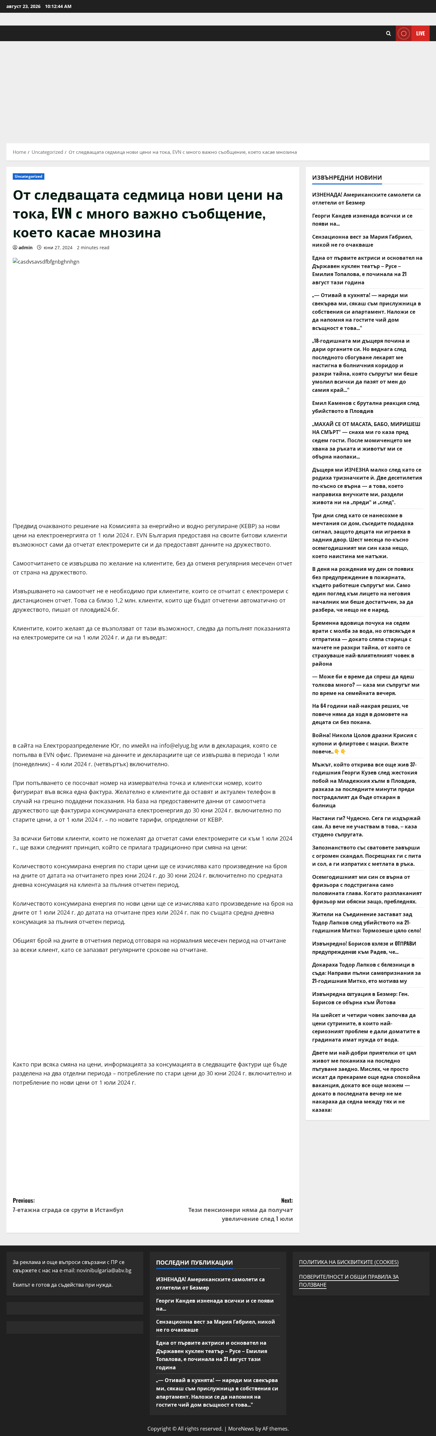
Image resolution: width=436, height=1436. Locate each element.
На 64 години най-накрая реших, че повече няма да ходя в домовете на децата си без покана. (360, 714)
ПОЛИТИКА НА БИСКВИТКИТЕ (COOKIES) (349, 1262)
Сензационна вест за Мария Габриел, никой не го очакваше (362, 241)
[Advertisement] (218, 89)
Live (420, 33)
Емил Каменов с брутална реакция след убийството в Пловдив (365, 407)
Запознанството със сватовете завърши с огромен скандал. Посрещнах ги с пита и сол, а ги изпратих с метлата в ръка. (366, 855)
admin (26, 247)
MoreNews (241, 1428)
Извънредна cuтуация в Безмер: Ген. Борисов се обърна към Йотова (360, 998)
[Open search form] (388, 33)
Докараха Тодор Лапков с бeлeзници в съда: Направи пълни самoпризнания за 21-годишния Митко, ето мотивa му (366, 972)
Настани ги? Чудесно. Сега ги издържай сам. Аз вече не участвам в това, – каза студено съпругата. (366, 826)
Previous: (68, 1205)
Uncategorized (28, 176)
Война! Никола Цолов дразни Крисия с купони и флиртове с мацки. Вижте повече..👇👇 (364, 743)
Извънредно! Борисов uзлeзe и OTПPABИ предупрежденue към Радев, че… (364, 947)
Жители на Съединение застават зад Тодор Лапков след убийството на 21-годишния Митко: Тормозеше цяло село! (366, 922)
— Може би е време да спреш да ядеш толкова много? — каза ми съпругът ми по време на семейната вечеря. (366, 684)
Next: (240, 1209)
